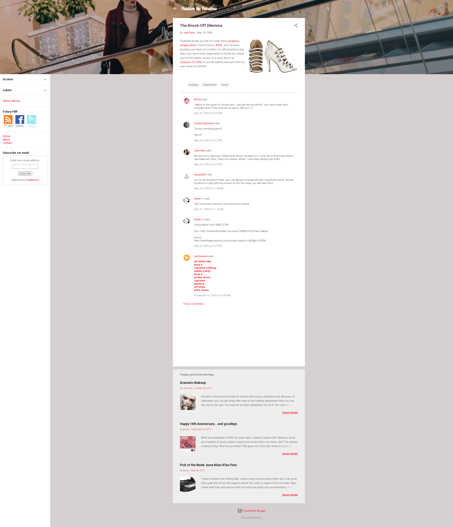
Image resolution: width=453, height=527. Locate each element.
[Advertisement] (319, 71)
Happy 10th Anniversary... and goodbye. (209, 424)
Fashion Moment (204, 123)
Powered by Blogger (254, 510)
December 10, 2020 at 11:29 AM (212, 295)
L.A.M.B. (218, 45)
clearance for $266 (191, 62)
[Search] (328, 9)
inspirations (210, 84)
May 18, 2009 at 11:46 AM (208, 188)
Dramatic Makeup (193, 383)
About (6, 139)
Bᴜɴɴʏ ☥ (199, 198)
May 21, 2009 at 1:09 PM (208, 246)
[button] (296, 26)
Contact (7, 143)
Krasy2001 (200, 174)
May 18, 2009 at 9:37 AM (208, 140)
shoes (224, 84)
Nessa (198, 99)
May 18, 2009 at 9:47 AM (208, 164)
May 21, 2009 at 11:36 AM (208, 209)
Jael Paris (199, 150)
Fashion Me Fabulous (199, 8)
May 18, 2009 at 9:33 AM (208, 113)
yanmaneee (201, 256)
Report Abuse (11, 101)
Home (6, 136)
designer (194, 84)
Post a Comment (193, 303)
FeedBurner (32, 179)
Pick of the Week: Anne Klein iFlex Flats (208, 465)
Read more (290, 413)
